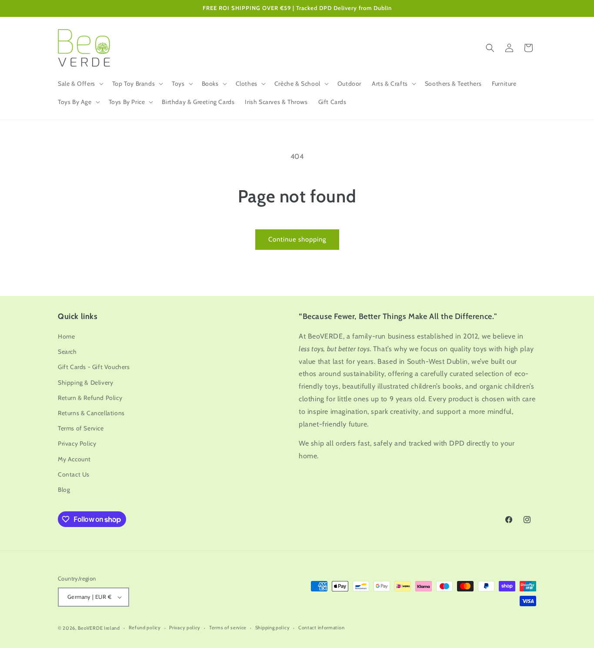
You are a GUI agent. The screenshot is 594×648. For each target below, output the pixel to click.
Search (67, 352)
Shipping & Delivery (85, 382)
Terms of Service (81, 428)
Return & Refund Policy (90, 398)
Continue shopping (297, 239)
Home (66, 336)
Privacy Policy (77, 443)
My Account (74, 459)
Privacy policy (184, 627)
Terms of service (228, 627)
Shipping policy (272, 627)
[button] (80, 83)
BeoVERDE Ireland (99, 628)
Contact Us (74, 474)
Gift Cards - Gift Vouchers (94, 367)
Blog (64, 490)
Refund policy (145, 627)
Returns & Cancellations (91, 413)
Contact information (321, 627)
